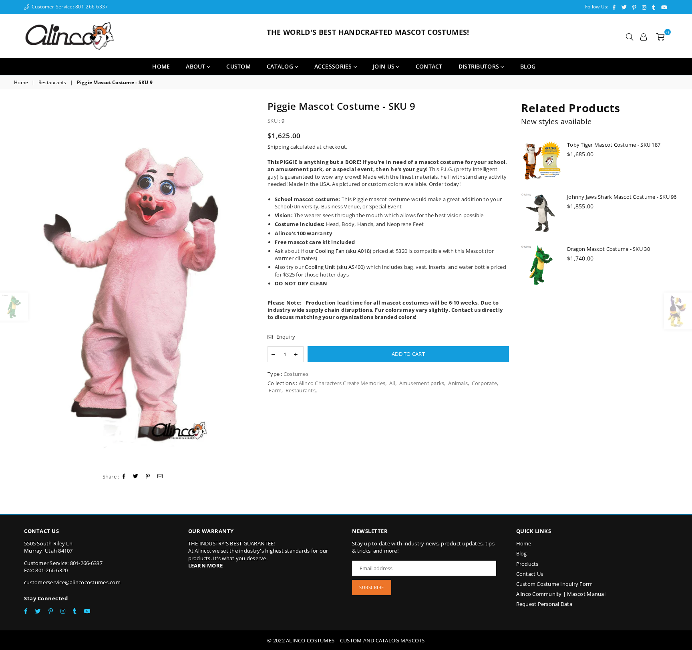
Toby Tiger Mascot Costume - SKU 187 (613, 144)
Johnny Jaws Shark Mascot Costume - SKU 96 (622, 196)
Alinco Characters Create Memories (342, 383)
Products (527, 563)
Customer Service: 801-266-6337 (69, 6)
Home (161, 66)
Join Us (384, 66)
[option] (134, 282)
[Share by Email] (160, 476)
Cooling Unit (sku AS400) (335, 266)
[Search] (629, 36)
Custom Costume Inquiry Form (554, 583)
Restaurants (52, 82)
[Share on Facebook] (124, 476)
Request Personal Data (544, 604)
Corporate (484, 383)
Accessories (334, 66)
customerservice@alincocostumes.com (72, 582)
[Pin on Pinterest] (148, 476)
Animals (458, 383)
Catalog (281, 66)
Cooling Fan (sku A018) (343, 250)
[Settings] (643, 36)
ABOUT (196, 66)
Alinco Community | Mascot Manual (561, 594)
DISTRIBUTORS (480, 66)
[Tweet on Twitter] (136, 476)
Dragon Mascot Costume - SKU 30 (608, 248)
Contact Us (529, 573)
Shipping (278, 146)
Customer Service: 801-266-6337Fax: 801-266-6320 (63, 566)
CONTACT (429, 66)
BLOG (528, 66)
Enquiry (285, 336)
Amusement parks (422, 383)
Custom (238, 66)
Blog (521, 553)
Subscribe (371, 587)
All (392, 383)
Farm (275, 390)
